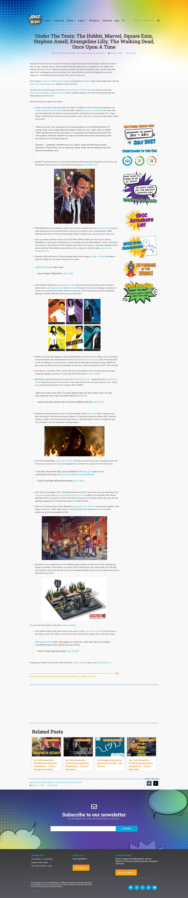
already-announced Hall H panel (48, 110)
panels (74, 676)
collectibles (46, 676)
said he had (91, 413)
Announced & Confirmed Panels (79, 90)
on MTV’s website (68, 625)
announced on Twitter (64, 461)
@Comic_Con (85, 471)
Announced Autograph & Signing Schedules (47, 93)
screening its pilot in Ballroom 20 (60, 288)
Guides (81, 20)
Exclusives (59, 20)
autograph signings (43, 495)
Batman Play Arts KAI (81, 379)
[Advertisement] (94, 6)
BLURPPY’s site (91, 165)
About (136, 20)
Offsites (70, 20)
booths (35, 676)
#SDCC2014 (62, 474)
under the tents (88, 676)
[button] (158, 20)
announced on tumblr (66, 285)
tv (79, 676)
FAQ (152, 20)
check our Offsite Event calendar (56, 81)
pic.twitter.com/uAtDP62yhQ (81, 474)
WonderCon (94, 20)
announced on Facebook (92, 110)
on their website (93, 374)
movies (67, 676)
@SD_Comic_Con (104, 663)
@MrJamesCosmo (43, 642)
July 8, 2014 (67, 273)
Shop (117, 20)
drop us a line (78, 663)
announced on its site (101, 228)
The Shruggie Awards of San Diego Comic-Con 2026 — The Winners (109, 763)
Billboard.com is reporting (88, 359)
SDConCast (107, 20)
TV (123, 20)
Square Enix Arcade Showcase (42, 84)
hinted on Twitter (98, 256)
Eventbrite (86, 81)
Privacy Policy (35, 891)
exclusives (58, 676)
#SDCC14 (81, 396)
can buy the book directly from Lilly (70, 495)
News (47, 20)
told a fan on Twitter (93, 631)
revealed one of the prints (84, 506)
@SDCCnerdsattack (44, 267)
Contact (145, 20)
